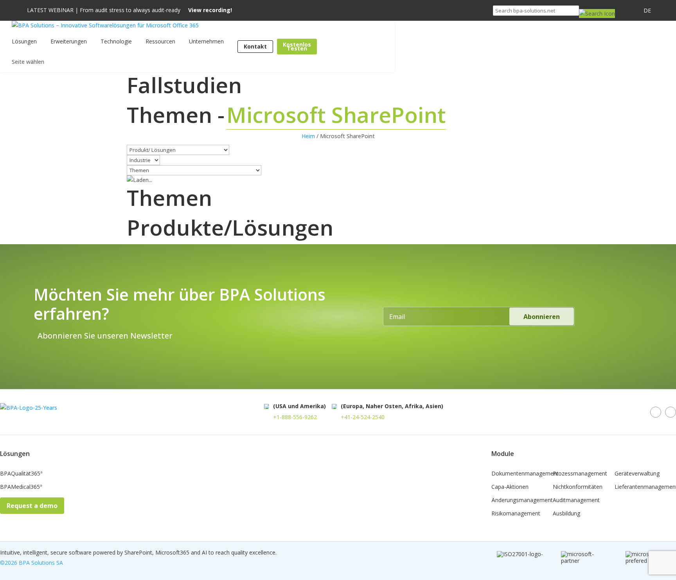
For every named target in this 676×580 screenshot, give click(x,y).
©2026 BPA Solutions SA (31, 562)
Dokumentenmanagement (525, 474)
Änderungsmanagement (522, 500)
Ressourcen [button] (160, 41)
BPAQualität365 (21, 474)
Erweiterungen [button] (68, 41)
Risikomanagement (515, 514)
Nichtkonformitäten (577, 487)
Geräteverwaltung (637, 474)
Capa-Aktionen (510, 487)
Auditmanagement (576, 500)
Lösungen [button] (24, 41)
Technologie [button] (116, 41)
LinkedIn (656, 412)
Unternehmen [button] (206, 41)
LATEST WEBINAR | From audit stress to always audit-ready (129, 10)
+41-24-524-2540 (363, 417)
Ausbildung (566, 514)
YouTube (670, 412)
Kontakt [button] (255, 46)
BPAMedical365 (21, 487)
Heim (308, 136)
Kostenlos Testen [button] (297, 46)
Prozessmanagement (580, 474)
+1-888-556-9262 (295, 417)
